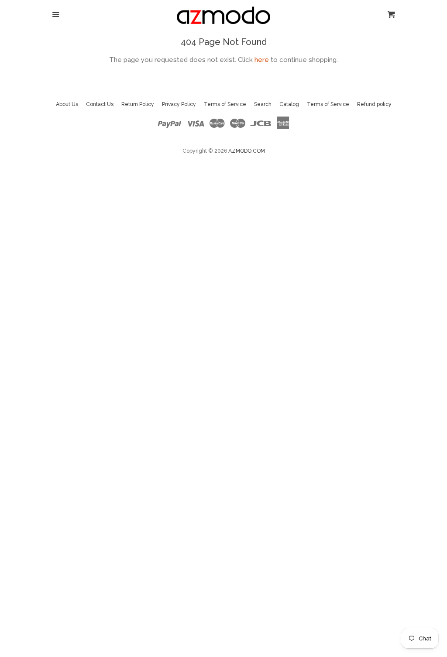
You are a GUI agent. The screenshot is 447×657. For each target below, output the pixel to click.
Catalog (289, 104)
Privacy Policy (179, 104)
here (261, 60)
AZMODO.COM (246, 151)
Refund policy (374, 104)
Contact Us (99, 104)
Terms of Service (225, 104)
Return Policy (137, 104)
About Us (67, 104)
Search (263, 104)
